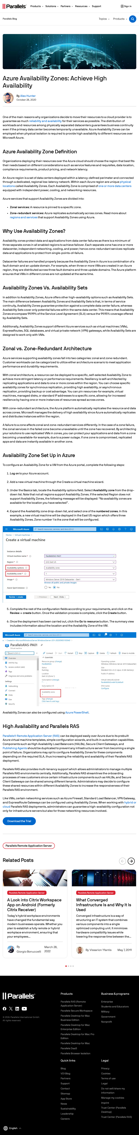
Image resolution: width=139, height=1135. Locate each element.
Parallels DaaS (69, 1048)
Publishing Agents (15, 748)
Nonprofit (106, 1022)
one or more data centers (114, 186)
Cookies (105, 1073)
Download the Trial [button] (19, 821)
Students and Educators (115, 1006)
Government (108, 1017)
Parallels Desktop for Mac (75, 1043)
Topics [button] (103, 19)
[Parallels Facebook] (4, 1008)
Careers (65, 1119)
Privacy (105, 1068)
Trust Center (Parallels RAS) (116, 1117)
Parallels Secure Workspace (76, 1011)
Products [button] (119, 19)
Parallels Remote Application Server (29, 845)
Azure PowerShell (77, 712)
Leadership (67, 1114)
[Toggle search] (132, 19)
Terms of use (108, 1078)
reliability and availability (45, 121)
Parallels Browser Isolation (75, 1053)
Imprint (105, 1103)
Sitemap (65, 1093)
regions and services (23, 217)
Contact (65, 1088)
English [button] (13, 1128)
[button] (66, 966)
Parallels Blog (10, 19)
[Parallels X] (11, 1008)
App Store (66, 1099)
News (64, 1104)
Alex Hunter (28, 95)
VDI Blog (65, 1073)
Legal (104, 1083)
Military (105, 1011)
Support (65, 1083)
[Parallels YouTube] (24, 1008)
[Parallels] (15, 6)
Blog (63, 1068)
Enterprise (107, 1002)
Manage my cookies (112, 1098)
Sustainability (68, 1108)
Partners (65, 1078)
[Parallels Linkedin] (17, 1008)
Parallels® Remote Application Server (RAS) (31, 735)
